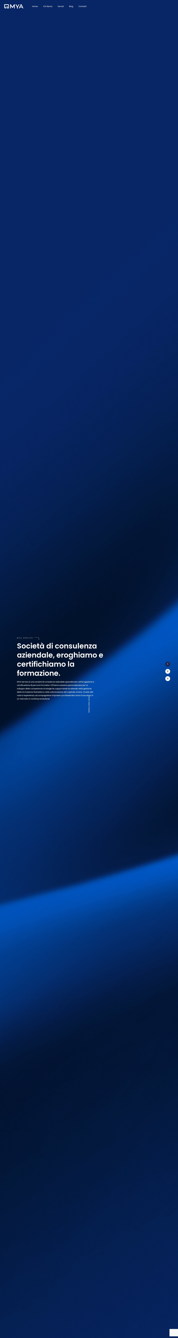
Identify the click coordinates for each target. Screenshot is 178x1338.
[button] (167, 664)
